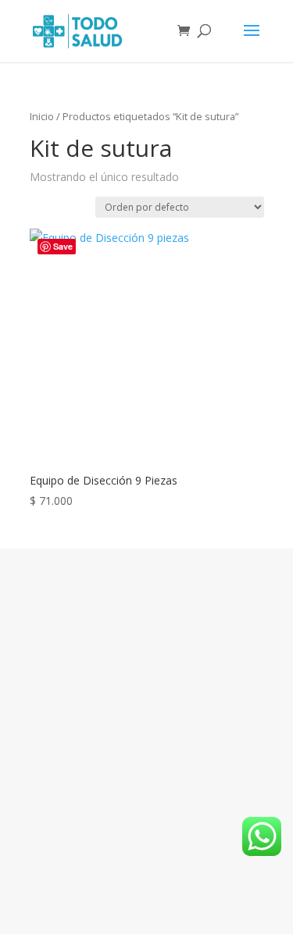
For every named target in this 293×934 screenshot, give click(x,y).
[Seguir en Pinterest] (165, 866)
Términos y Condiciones (147, 717)
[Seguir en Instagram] (90, 866)
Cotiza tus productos (146, 641)
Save (63, 246)
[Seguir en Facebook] (128, 866)
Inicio (42, 116)
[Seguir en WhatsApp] (203, 866)
